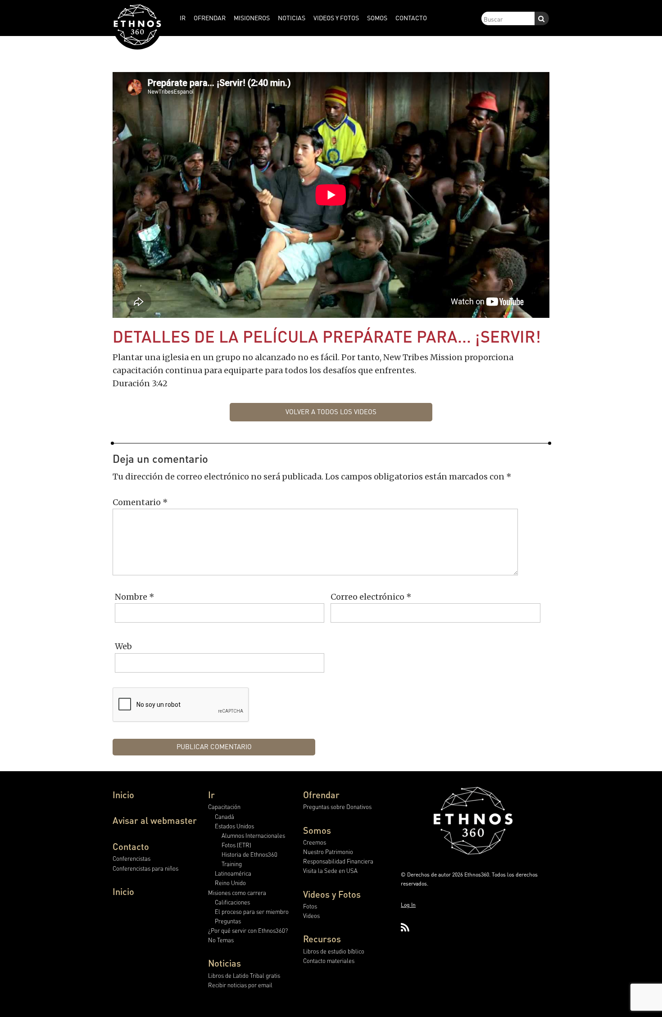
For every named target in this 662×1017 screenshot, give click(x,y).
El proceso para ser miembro (252, 911)
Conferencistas (131, 858)
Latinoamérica (233, 873)
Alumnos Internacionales (253, 835)
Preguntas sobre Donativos (337, 806)
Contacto (131, 846)
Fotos (310, 906)
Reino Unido (230, 882)
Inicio (123, 794)
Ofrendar (321, 794)
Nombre (134, 597)
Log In (408, 904)
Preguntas (228, 921)
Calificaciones (232, 902)
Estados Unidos (234, 826)
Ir (211, 794)
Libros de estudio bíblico (333, 951)
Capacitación (224, 806)
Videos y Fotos (332, 894)
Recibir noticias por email (240, 985)
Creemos (314, 842)
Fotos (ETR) (236, 845)
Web (123, 646)
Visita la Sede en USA (330, 870)
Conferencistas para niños (145, 868)
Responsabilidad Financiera (338, 861)
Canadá (224, 816)
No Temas (221, 940)
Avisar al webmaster (155, 820)
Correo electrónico (371, 597)
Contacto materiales (328, 960)
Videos (311, 915)
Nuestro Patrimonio (328, 851)
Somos (317, 830)
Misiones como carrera (237, 892)
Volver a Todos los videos (331, 411)
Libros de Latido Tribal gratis (244, 975)
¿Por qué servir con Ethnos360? (248, 930)
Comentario (140, 502)
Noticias (224, 963)
